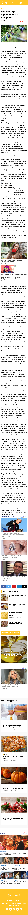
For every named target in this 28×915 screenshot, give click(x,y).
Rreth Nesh (10, 900)
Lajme (3, 8)
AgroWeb (3, 20)
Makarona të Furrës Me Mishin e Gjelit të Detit (13, 757)
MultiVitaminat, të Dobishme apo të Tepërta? (13, 819)
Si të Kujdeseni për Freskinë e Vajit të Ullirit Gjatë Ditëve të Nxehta (13, 656)
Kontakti (17, 900)
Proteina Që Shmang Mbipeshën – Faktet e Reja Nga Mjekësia (13, 726)
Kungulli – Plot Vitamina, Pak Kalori (13, 788)
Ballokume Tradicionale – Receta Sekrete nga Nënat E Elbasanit (17, 614)
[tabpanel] (14, 649)
